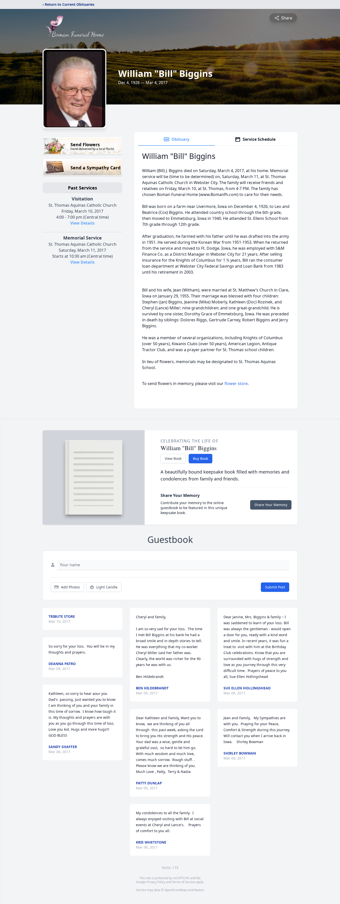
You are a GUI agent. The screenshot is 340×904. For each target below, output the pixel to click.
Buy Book (200, 458)
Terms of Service (183, 882)
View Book (173, 458)
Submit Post (275, 587)
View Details (82, 223)
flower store (236, 383)
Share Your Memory (270, 504)
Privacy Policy (156, 882)
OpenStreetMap (175, 890)
